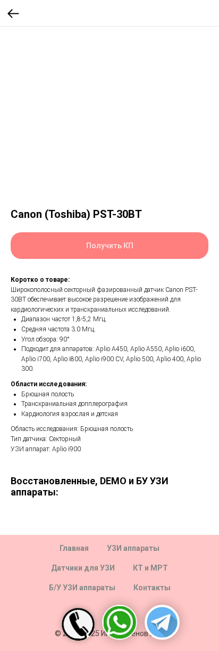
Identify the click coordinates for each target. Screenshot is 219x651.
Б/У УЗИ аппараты (82, 587)
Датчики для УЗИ (83, 568)
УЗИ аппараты (133, 548)
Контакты (152, 587)
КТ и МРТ (150, 568)
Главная (74, 548)
